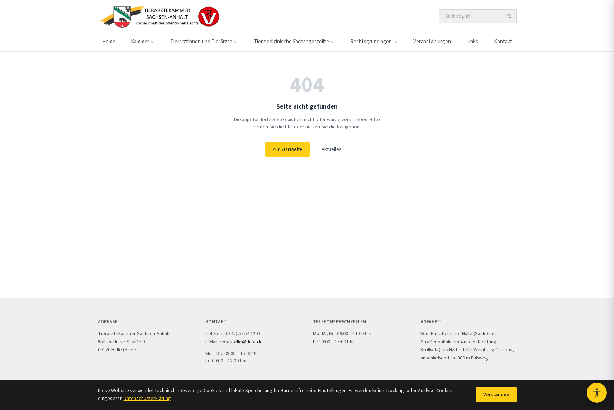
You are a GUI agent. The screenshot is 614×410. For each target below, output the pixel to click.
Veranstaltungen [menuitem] (432, 42)
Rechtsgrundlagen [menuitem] (371, 42)
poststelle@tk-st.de (241, 341)
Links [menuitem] (472, 42)
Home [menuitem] (108, 42)
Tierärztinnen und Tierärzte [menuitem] (201, 42)
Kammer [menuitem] (140, 42)
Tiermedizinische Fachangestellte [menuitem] (291, 42)
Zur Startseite (287, 149)
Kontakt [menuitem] (503, 42)
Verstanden (496, 394)
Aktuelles (332, 149)
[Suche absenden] (509, 16)
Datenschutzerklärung (147, 398)
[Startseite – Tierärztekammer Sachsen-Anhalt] (159, 16)
